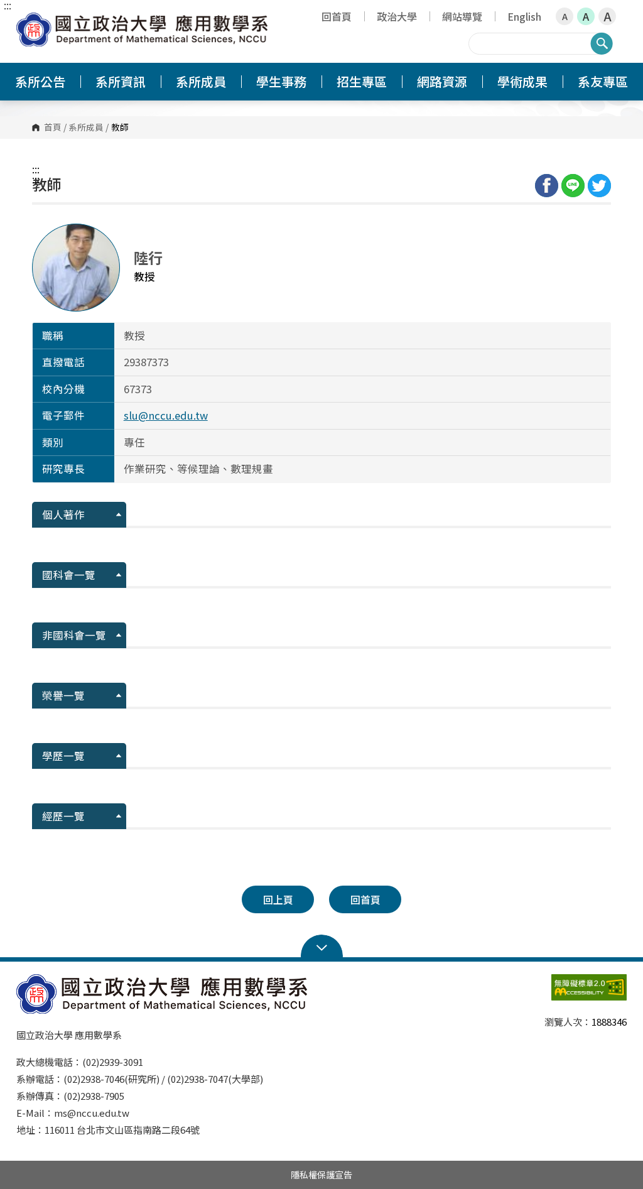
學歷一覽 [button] (63, 755)
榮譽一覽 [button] (63, 695)
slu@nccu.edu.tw (166, 415)
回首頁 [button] (365, 899)
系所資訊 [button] (120, 81)
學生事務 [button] (281, 81)
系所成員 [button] (201, 81)
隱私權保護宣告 (321, 1174)
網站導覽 (462, 16)
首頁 (53, 127)
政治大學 (397, 16)
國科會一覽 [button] (68, 574)
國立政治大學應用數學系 (28, 22)
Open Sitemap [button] (322, 946)
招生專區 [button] (362, 81)
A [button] (565, 16)
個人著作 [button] (63, 514)
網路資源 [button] (442, 81)
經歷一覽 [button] (63, 815)
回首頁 (337, 16)
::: (7, 5)
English (524, 16)
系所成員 (86, 127)
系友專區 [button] (603, 81)
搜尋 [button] (601, 43)
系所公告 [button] (40, 81)
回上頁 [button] (278, 899)
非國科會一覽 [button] (74, 635)
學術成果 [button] (522, 81)
